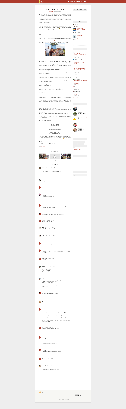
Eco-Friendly (76, 1)
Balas (42, 175)
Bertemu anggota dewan (82, 113)
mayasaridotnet (44, 186)
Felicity (43, 308)
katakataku (44, 227)
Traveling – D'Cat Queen (78, 59)
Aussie (78, 142)
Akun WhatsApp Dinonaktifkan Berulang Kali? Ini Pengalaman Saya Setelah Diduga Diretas (80, 69)
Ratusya (43, 242)
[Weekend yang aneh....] (55, 156)
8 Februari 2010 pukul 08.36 (52, 186)
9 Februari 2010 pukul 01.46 (52, 258)
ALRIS (43, 348)
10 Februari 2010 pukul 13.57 (48, 336)
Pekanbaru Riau (44, 258)
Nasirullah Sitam (77, 91)
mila (42, 213)
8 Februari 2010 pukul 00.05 (48, 179)
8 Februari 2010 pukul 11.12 (48, 204)
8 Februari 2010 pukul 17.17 (50, 227)
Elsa (42, 365)
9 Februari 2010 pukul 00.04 (49, 242)
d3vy (42, 301)
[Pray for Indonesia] (44, 156)
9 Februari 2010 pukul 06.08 (51, 266)
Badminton (82, 142)
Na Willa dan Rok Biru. (78, 88)
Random (80, 1)
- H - (42, 336)
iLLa (42, 204)
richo (43, 358)
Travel (69, 1)
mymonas (43, 220)
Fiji (74, 147)
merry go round (44, 167)
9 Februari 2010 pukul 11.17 (48, 301)
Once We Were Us (77, 75)
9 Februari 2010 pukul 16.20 (49, 308)
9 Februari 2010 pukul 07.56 (49, 292)
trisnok (43, 249)
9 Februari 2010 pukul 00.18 (49, 249)
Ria (42, 193)
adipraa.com (76, 66)
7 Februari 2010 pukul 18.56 (52, 167)
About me (84, 1)
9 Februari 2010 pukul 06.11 (51, 278)
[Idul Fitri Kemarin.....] (66, 156)
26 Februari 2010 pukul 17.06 (48, 365)
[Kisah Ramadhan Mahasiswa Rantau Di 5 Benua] (75, 37)
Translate (79, 15)
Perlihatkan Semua (76, 97)
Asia (74, 142)
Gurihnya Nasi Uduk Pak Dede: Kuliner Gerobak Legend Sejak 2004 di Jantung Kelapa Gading (80, 82)
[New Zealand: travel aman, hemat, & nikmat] (75, 29)
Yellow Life (76, 74)
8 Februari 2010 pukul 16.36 (50, 220)
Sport (72, 1)
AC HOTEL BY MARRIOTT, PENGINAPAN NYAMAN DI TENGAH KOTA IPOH (80, 55)
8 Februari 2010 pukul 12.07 (48, 213)
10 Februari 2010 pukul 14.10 (48, 358)
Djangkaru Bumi (77, 79)
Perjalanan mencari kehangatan (81, 119)
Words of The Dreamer (78, 86)
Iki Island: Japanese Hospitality (81, 130)
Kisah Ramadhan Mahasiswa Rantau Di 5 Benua (81, 37)
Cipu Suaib (51, 11)
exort (43, 179)
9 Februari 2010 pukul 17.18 (49, 327)
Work (45, 146)
